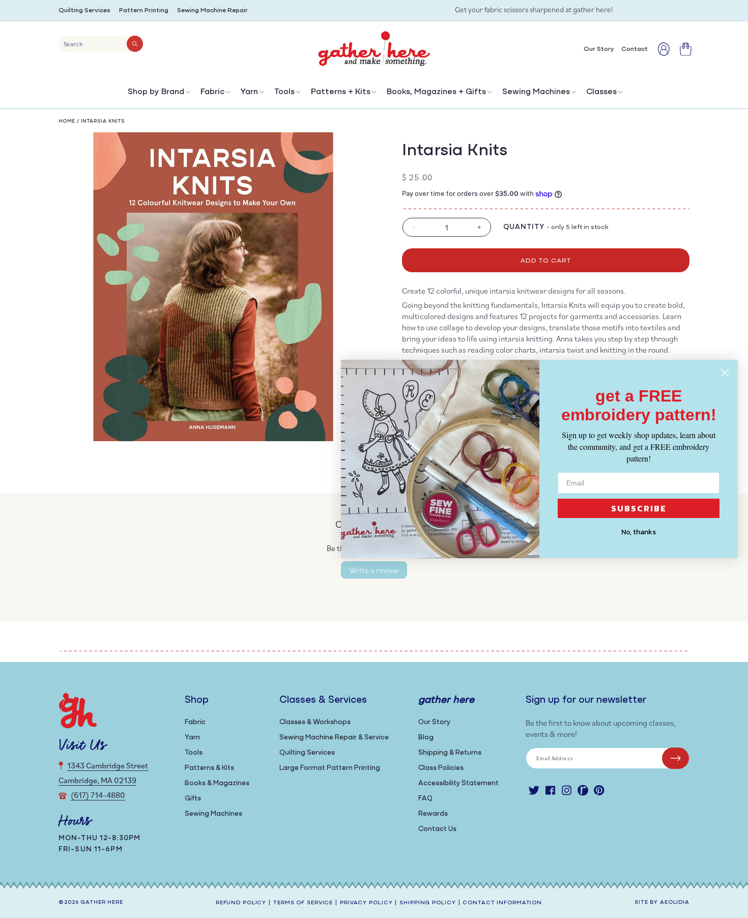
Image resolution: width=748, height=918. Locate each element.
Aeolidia (674, 902)
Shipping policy (427, 903)
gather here (101, 902)
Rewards (433, 814)
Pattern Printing (143, 10)
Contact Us (437, 829)
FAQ (425, 798)
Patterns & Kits (209, 768)
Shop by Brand (156, 92)
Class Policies (441, 768)
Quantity (524, 227)
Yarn (249, 92)
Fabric (212, 92)
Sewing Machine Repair (212, 10)
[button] (158, 94)
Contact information (502, 903)
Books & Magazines (217, 783)
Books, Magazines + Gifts (436, 92)
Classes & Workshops (315, 722)
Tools (284, 92)
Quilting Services (84, 10)
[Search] (135, 44)
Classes (601, 92)
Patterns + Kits (340, 92)
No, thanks (638, 532)
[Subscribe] (675, 758)
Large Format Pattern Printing (329, 768)
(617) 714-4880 (98, 795)
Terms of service (303, 903)
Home (67, 121)
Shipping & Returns (449, 753)
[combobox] (101, 44)
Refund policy (241, 903)
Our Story (434, 722)
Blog (426, 737)
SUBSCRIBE (639, 508)
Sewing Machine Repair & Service (334, 737)
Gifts (193, 798)
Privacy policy (366, 903)
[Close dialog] (725, 373)
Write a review (374, 570)
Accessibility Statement (458, 783)
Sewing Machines (536, 92)
